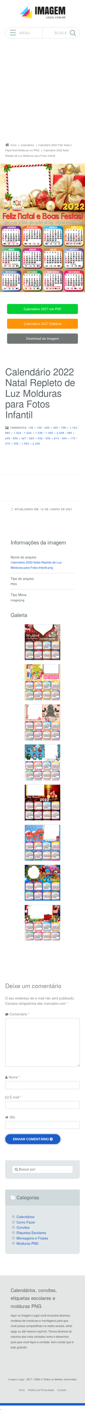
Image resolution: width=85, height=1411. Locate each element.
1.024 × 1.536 (33, 433)
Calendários (25, 1216)
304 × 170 (68, 438)
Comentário (19, 1014)
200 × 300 (51, 427)
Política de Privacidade (41, 1390)
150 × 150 (35, 427)
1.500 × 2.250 (30, 443)
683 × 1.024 (13, 433)
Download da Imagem (42, 338)
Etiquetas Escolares (31, 1232)
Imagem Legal (16, 1379)
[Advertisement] (42, 92)
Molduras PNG (27, 1243)
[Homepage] (42, 12)
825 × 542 (36, 438)
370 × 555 (12, 443)
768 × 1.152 (69, 427)
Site (12, 1117)
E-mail (15, 1097)
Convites (23, 1227)
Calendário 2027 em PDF (43, 309)
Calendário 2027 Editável (42, 324)
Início (22, 1390)
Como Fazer (26, 1222)
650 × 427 (19, 438)
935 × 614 (52, 438)
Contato (61, 1390)
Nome (14, 1077)
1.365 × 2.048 (55, 433)
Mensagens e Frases (32, 1238)
